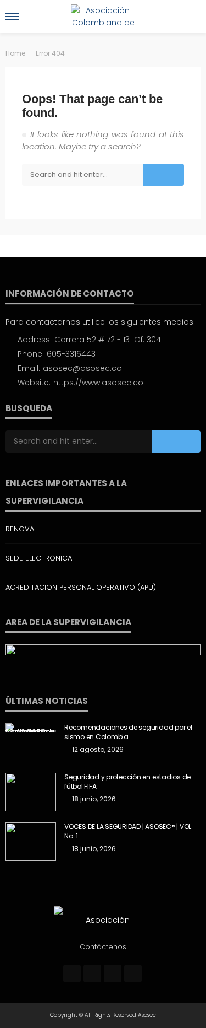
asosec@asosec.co (82, 368)
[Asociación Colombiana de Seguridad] (103, 919)
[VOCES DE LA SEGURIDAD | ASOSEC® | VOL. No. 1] (30, 841)
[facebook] (72, 973)
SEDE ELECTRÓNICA (38, 558)
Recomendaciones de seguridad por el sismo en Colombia (128, 732)
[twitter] (92, 973)
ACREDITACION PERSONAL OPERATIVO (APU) (80, 587)
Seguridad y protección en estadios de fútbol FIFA (127, 782)
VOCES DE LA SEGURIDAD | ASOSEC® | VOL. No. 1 (128, 831)
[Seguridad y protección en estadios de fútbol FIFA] (30, 792)
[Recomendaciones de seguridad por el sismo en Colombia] (30, 727)
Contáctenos (103, 946)
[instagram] (112, 973)
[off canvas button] (12, 16)
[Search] (191, 16)
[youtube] (133, 973)
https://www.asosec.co (98, 382)
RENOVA (19, 529)
